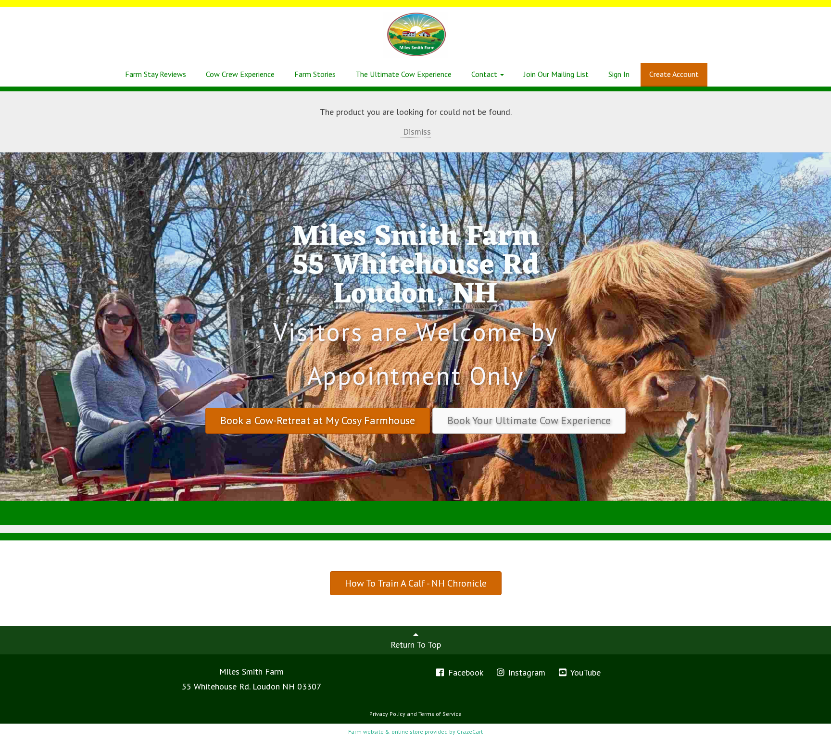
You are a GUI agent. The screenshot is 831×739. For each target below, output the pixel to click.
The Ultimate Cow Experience (403, 74)
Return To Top (415, 644)
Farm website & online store (385, 731)
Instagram (525, 672)
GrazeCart (470, 731)
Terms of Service (440, 713)
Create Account (674, 74)
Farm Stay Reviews (155, 74)
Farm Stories (315, 74)
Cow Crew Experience (240, 74)
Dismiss (416, 131)
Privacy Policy (387, 713)
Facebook (464, 672)
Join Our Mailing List (556, 74)
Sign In (619, 74)
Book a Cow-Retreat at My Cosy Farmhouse (317, 420)
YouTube (584, 672)
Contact (485, 74)
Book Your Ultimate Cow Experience (529, 420)
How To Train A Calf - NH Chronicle (416, 583)
